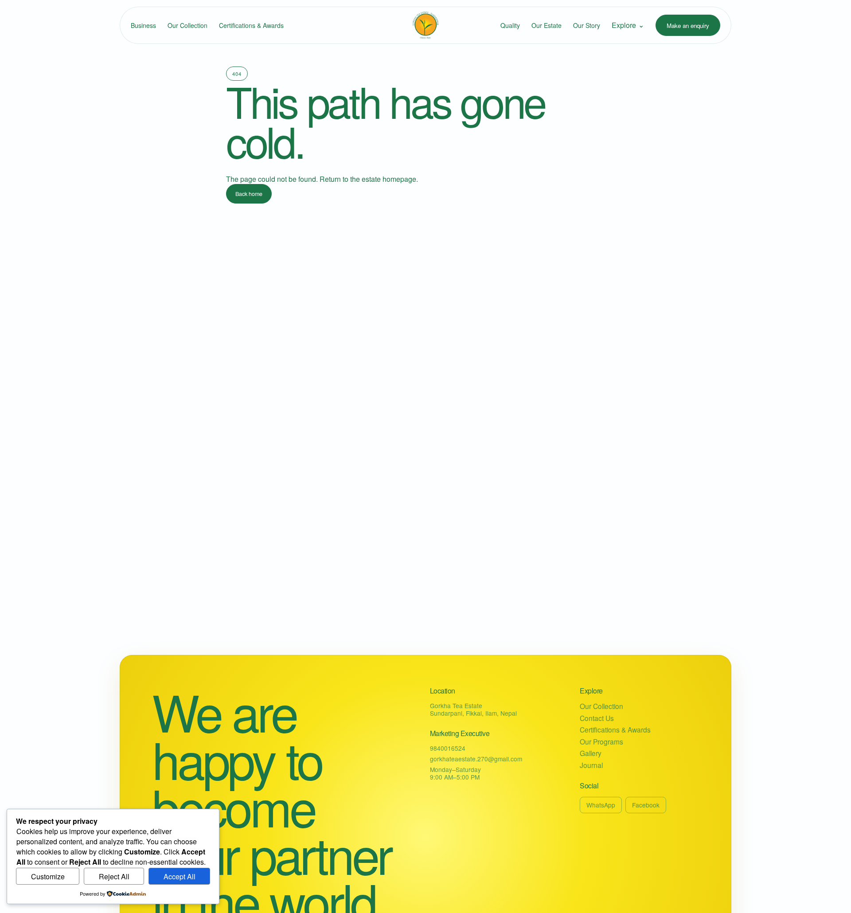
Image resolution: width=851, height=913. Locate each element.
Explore (628, 25)
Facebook (646, 804)
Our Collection (187, 25)
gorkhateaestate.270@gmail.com (476, 758)
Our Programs (601, 741)
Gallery (590, 753)
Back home (248, 194)
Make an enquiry (688, 25)
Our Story (586, 25)
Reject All (114, 876)
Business (143, 25)
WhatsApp (600, 804)
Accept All (179, 876)
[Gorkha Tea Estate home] (425, 25)
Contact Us (597, 718)
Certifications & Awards (251, 25)
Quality (510, 25)
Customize (48, 876)
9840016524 (447, 748)
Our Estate (546, 25)
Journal (591, 765)
